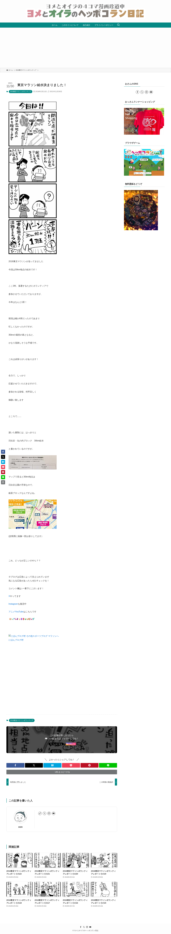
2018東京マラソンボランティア (20, 91)
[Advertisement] (85, 47)
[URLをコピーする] (3, 482)
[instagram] (49, 813)
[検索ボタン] (118, 25)
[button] (15, 765)
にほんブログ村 (16, 640)
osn (20, 827)
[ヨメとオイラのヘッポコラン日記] (85, 11)
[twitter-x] (44, 813)
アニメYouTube (16, 612)
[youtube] (53, 813)
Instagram (13, 604)
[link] (40, 813)
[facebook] (137, 92)
